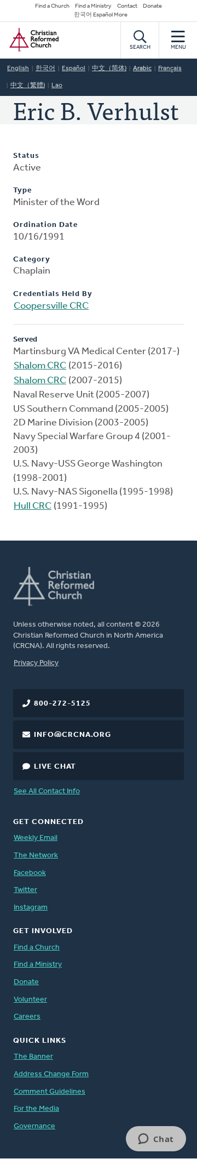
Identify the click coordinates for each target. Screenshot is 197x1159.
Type (22, 190)
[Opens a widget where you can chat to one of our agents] (155, 1140)
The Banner (33, 1057)
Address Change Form (51, 1074)
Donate (152, 6)
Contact (127, 6)
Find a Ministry (93, 6)
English (18, 68)
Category (31, 259)
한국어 (45, 68)
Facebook (30, 873)
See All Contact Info (47, 791)
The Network (36, 855)
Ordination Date (45, 225)
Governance (34, 1126)
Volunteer (30, 1000)
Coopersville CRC (51, 306)
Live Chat (55, 767)
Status (26, 156)
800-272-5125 (62, 704)
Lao (56, 85)
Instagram (31, 908)
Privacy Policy (36, 663)
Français (170, 68)
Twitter (25, 890)
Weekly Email (35, 838)
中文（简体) (109, 68)
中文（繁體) (27, 85)
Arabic (142, 68)
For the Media (36, 1109)
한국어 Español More (101, 15)
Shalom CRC (40, 366)
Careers (27, 1017)
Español (73, 68)
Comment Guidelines (49, 1092)
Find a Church (52, 6)
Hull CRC (32, 507)
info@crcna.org (72, 735)
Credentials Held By (52, 294)
